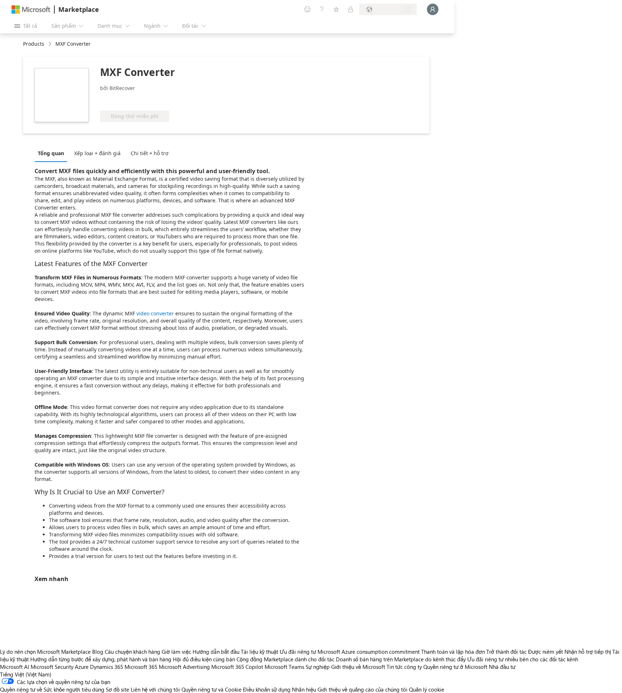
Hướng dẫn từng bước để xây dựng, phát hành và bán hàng (100, 659)
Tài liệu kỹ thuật (259, 651)
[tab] (53, 153)
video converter (155, 313)
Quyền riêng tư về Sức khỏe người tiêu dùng (52, 689)
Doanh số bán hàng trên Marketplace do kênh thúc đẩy (401, 659)
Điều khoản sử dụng (266, 689)
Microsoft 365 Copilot (237, 666)
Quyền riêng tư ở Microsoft (455, 666)
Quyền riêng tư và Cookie (211, 689)
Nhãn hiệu (304, 689)
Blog (97, 651)
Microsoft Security (52, 666)
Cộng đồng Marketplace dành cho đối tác (285, 659)
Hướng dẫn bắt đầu (216, 651)
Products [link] (33, 43)
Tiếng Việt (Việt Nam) (25, 674)
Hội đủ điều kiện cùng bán (204, 659)
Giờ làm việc (176, 651)
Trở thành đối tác (506, 651)
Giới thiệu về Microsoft (358, 666)
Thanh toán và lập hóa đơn (453, 651)
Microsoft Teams (284, 666)
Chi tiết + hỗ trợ (149, 153)
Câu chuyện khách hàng (132, 651)
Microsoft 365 (141, 666)
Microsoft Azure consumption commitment (369, 651)
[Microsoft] (31, 9)
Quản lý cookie (426, 689)
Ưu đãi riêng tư (298, 651)
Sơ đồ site (117, 689)
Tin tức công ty (404, 666)
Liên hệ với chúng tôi (155, 689)
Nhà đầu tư (502, 666)
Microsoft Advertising (184, 666)
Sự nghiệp (318, 666)
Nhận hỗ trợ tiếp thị (587, 651)
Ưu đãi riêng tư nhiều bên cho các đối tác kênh (522, 659)
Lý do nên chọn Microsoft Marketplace (45, 651)
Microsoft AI (14, 666)
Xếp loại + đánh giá (97, 153)
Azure (82, 666)
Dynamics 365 (106, 666)
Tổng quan (51, 153)
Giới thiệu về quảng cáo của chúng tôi (362, 689)
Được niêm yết (545, 651)
